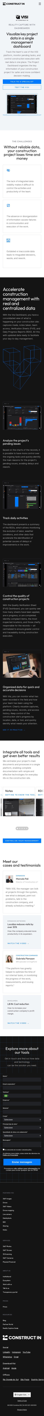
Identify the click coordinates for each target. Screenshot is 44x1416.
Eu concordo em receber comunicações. (18, 1150)
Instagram (16, 1352)
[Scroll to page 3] (22, 828)
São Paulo (24, 1379)
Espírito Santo (37, 1379)
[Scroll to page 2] (20, 828)
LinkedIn (6, 1352)
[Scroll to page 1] (17, 828)
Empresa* (6, 1100)
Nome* (5, 1076)
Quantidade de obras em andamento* (15, 1132)
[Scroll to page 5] (27, 828)
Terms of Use (22, 1401)
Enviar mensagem (22, 1162)
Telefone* (6, 1092)
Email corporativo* (9, 1084)
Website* (6, 1108)
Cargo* (5, 1116)
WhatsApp (7, 1357)
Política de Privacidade (10, 1155)
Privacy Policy (22, 1410)
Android (6, 1368)
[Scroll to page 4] (24, 828)
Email (16, 1357)
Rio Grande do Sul (11, 1379)
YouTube (26, 1352)
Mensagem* (7, 1140)
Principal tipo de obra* (10, 1124)
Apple (13, 1368)
